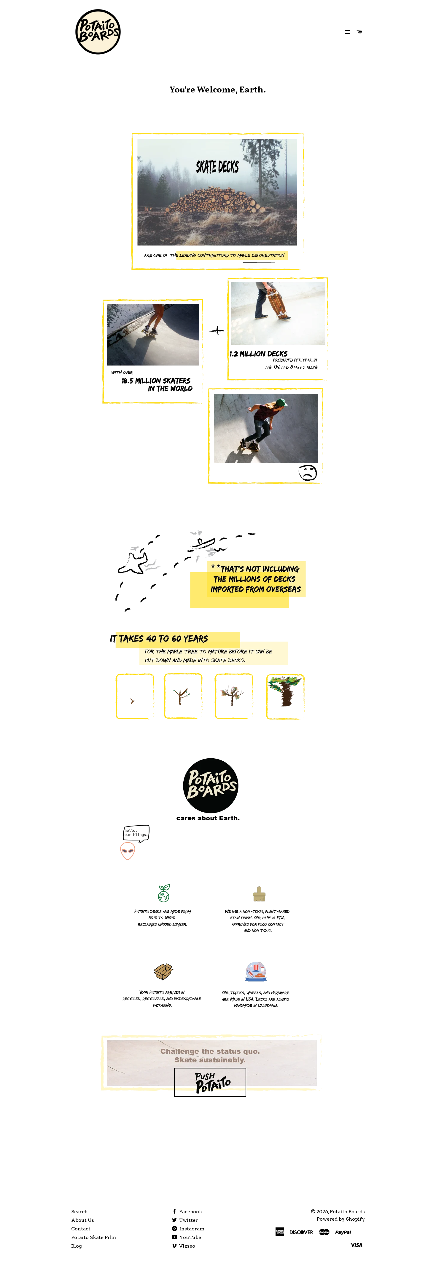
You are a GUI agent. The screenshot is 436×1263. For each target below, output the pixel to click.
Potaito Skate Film (93, 1237)
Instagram (191, 1229)
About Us (82, 1220)
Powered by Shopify (341, 1219)
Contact (80, 1229)
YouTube (189, 1237)
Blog (76, 1246)
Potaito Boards (347, 1211)
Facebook (190, 1211)
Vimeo (186, 1246)
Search (79, 1211)
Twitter (188, 1220)
